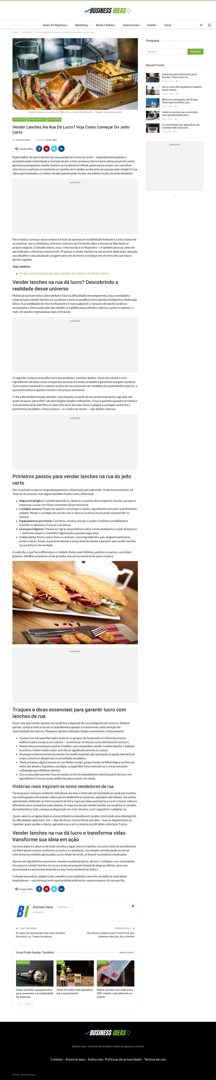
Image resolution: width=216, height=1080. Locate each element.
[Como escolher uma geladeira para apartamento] (75, 973)
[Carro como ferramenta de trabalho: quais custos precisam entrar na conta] (152, 90)
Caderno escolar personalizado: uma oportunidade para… (180, 113)
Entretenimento (37, 119)
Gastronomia (131, 25)
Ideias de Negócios (55, 25)
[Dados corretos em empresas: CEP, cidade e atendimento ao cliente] (115, 973)
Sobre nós (95, 1059)
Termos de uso (155, 1059)
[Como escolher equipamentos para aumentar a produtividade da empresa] (34, 973)
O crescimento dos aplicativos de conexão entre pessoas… (180, 126)
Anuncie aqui (75, 1059)
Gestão (151, 25)
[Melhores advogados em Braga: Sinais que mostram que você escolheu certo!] (152, 103)
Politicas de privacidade (123, 1059)
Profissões (54, 119)
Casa (60, 962)
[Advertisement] (75, 208)
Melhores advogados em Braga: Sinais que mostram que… (180, 101)
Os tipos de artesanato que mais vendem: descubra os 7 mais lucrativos (64, 273)
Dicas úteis (19, 119)
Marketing (81, 25)
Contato (56, 1059)
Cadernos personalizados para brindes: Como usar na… (179, 76)
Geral (167, 25)
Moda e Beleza (105, 25)
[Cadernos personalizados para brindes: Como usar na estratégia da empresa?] (152, 77)
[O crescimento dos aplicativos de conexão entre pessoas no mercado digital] (152, 128)
